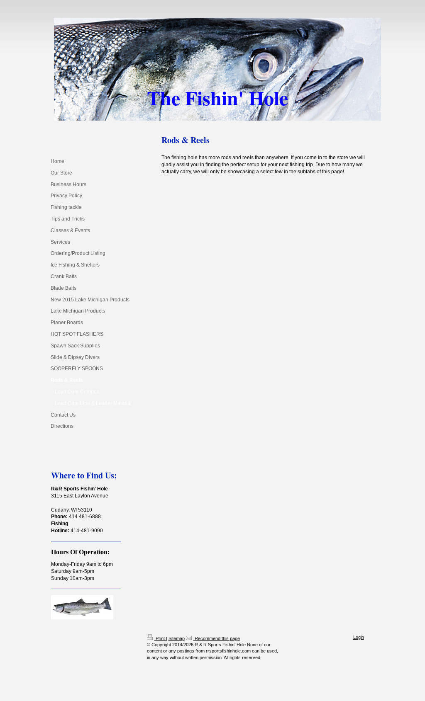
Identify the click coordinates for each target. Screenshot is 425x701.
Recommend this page (216, 638)
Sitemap (177, 638)
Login (358, 637)
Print (160, 638)
